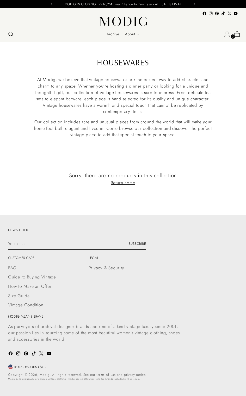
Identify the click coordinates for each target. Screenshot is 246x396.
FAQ (12, 268)
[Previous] (51, 4)
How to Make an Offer (30, 286)
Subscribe (137, 243)
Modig (45, 374)
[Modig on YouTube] (236, 13)
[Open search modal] (11, 34)
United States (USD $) (28, 367)
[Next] (194, 4)
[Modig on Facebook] (204, 13)
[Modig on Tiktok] (223, 13)
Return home (123, 183)
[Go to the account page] (225, 34)
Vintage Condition (25, 305)
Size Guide (19, 296)
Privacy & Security (106, 268)
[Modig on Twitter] (229, 13)
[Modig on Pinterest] (217, 13)
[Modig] (123, 21)
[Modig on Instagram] (211, 13)
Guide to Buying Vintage (32, 277)
